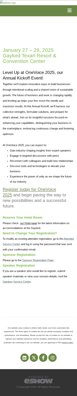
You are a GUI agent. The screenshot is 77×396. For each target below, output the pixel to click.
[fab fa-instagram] (52, 357)
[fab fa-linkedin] (24, 357)
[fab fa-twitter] (34, 357)
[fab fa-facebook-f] (43, 357)
